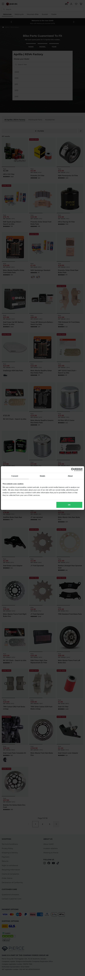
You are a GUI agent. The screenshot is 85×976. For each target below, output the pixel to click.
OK (69, 505)
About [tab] (70, 476)
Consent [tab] (14, 476)
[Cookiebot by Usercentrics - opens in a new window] (72, 469)
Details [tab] (42, 476)
